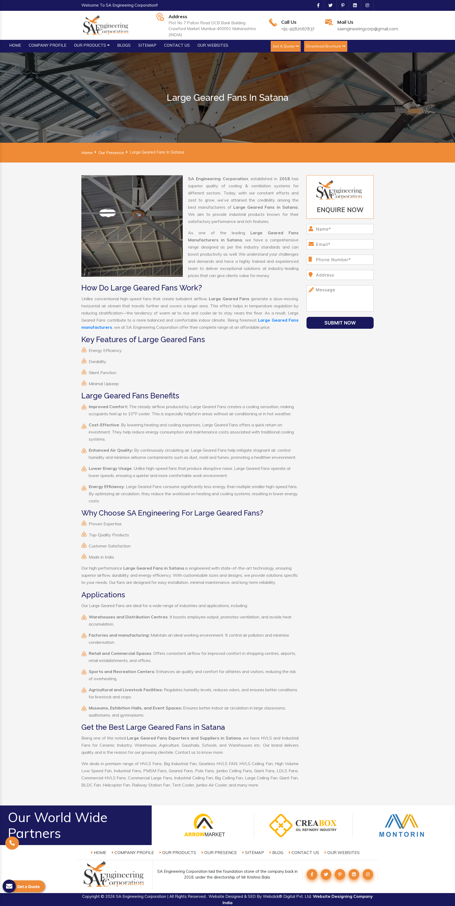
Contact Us (304, 852)
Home (87, 152)
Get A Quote (284, 46)
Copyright (91, 896)
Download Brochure (324, 46)
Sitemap (254, 852)
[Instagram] (365, 5)
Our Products (178, 852)
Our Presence (111, 152)
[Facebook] (316, 5)
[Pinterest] (340, 5)
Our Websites (343, 852)
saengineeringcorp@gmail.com (367, 28)
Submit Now (340, 323)
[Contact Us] (12, 845)
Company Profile (133, 852)
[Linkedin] (353, 5)
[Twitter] (328, 5)
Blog (277, 852)
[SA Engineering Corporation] (106, 24)
